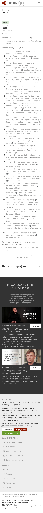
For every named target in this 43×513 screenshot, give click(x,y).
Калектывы (10, 483)
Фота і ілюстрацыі (13, 451)
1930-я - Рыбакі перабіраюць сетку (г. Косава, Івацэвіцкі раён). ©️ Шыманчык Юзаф (22, 218)
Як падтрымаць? (18, 496)
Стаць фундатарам (12, 433)
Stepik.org (15, 298)
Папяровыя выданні (13, 442)
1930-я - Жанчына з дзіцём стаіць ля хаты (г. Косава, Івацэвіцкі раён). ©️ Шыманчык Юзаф (23, 157)
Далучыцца (21, 430)
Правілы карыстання (17, 494)
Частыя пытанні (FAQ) (32, 494)
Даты (3, 10)
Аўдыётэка (10, 447)
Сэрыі (8, 487)
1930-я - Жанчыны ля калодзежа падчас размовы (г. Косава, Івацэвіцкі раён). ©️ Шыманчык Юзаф (22, 185)
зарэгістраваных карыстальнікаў (18, 426)
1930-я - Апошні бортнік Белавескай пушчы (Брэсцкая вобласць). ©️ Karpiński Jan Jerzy (23, 58)
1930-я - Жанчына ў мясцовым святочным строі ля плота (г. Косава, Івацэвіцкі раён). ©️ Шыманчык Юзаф (23, 178)
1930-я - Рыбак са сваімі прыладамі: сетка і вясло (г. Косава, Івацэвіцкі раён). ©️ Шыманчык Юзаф (23, 211)
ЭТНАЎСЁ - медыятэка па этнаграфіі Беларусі (26, 506)
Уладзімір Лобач (18, 325)
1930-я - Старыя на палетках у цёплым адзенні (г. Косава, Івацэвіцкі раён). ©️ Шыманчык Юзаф (22, 235)
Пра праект (7, 430)
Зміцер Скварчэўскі (20, 367)
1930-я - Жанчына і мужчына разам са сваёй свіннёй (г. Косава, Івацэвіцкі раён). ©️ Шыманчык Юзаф (23, 171)
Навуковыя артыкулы (14, 456)
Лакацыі (9, 474)
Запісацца (36, 326)
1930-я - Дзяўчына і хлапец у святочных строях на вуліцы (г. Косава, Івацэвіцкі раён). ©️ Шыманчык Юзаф (22, 140)
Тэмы (7, 470)
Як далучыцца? (7, 496)
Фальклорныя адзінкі (14, 460)
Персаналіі (10, 478)
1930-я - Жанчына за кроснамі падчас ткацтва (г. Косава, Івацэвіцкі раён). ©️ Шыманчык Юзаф (22, 164)
